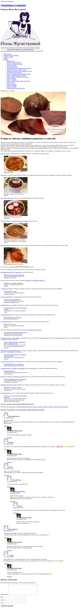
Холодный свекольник (7, 198)
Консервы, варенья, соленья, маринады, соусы (19, 71)
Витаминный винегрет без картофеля (11, 272)
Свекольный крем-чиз (6, 297)
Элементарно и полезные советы (16, 88)
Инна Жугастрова (23, 406)
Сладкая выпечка (11, 65)
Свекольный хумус (6, 393)
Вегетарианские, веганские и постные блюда (19, 68)
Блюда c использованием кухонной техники (19, 74)
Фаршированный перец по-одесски (10, 245)
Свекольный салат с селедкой (9, 305)
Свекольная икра (5, 314)
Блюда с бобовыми (12, 85)
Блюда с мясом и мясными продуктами (17, 76)
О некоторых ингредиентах (14, 72)
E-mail (3, 600)
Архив (5, 58)
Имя (2, 597)
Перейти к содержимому (7, 1)
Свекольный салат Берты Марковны (10, 350)
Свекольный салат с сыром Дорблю (10, 338)
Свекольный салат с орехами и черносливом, (13, 368)
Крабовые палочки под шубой (9, 385)
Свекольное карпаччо (6, 321)
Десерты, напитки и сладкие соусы (16, 69)
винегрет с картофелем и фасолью (35, 280)
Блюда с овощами (11, 79)
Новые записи (7, 54)
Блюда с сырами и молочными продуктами (18, 81)
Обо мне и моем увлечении (11, 55)
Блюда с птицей (11, 78)
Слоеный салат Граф (6, 288)
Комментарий (4, 594)
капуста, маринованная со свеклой (31, 329)
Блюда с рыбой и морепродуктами (16, 75)
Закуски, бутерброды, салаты (15, 64)
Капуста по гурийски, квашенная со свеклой (13, 376)
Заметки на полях (8, 57)
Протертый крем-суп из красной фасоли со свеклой (15, 221)
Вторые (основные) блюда (14, 62)
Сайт (2, 603)
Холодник (3, 175)
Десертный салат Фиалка (7, 361)
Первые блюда (11, 61)
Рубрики (6, 59)
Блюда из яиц (10, 82)
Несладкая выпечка (12, 67)
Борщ (2, 153)
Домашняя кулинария (13, 5)
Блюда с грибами (11, 84)
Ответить (6, 426)
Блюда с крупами (11, 86)
